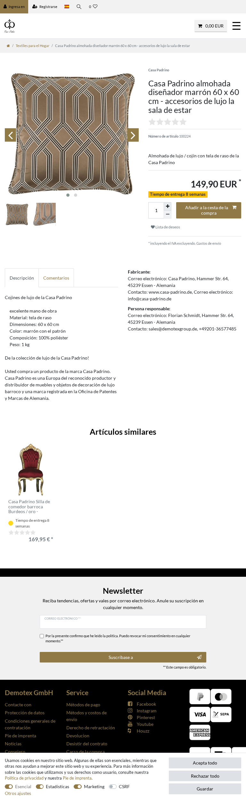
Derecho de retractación (90, 727)
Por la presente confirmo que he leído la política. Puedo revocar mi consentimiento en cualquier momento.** (117, 638)
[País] (67, 6)
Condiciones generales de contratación (30, 724)
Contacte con (18, 704)
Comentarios (56, 278)
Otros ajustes (18, 793)
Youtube (145, 724)
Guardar (205, 788)
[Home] (8, 46)
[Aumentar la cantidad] (167, 206)
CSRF (124, 786)
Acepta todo (205, 762)
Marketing (94, 786)
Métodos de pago (83, 704)
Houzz (143, 731)
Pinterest (146, 717)
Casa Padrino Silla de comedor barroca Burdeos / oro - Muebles (29, 506)
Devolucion (77, 735)
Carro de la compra (85, 751)
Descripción (22, 278)
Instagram (147, 710)
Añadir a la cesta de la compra (206, 210)
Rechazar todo (205, 776)
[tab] (22, 277)
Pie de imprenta (20, 735)
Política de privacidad (24, 778)
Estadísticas (57, 786)
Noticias (13, 743)
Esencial (23, 786)
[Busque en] (79, 6)
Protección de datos (25, 712)
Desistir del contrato (86, 743)
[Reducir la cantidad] (167, 214)
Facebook (146, 704)
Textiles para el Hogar (32, 46)
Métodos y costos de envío (86, 716)
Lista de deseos (167, 227)
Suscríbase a (121, 657)
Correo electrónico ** (63, 618)
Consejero (15, 751)
